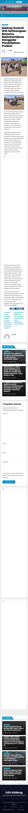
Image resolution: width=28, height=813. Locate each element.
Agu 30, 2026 (8, 732)
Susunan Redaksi (21, 809)
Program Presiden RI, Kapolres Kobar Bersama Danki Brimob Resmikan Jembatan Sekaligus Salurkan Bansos (13, 386)
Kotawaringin (5, 24)
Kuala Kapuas (7, 724)
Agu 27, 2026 (8, 762)
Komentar (5, 413)
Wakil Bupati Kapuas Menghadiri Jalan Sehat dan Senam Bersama (13, 728)
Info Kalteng (14, 6)
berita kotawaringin (20, 52)
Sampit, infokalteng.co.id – (11, 78)
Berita (5, 806)
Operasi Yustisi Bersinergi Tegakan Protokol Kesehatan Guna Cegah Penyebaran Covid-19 (8, 320)
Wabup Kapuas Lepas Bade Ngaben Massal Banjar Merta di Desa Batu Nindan (13, 773)
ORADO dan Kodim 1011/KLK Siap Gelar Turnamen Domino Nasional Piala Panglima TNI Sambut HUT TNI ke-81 (14, 740)
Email (4, 452)
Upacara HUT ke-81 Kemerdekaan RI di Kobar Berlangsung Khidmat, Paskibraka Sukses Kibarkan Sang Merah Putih (13, 370)
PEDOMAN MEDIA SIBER (8, 809)
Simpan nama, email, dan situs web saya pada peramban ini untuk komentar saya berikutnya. (13, 475)
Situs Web (5, 462)
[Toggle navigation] (25, 15)
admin (10, 50)
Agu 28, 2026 (8, 747)
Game (21, 806)
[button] (22, 15)
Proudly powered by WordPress (9, 802)
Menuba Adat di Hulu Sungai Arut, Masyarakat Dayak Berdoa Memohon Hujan (14, 356)
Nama (4, 443)
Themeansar (13, 804)
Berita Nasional (13, 806)
